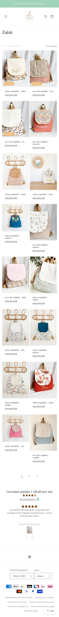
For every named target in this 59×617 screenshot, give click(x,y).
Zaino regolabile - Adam (43, 403)
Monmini (14, 597)
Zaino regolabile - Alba (15, 350)
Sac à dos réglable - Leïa (43, 91)
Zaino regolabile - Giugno (12, 404)
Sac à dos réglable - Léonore (41, 143)
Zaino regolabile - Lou (14, 446)
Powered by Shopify (25, 597)
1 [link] (21, 475)
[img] (29, 495)
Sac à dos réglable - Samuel (41, 246)
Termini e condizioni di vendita (43, 606)
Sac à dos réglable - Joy (15, 142)
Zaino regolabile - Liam (43, 194)
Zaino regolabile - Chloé (15, 91)
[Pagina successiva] (37, 475)
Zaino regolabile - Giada (15, 194)
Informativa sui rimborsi (44, 597)
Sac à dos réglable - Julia (15, 297)
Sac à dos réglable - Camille (41, 456)
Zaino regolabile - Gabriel (12, 237)
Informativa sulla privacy (17, 602)
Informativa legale (31, 611)
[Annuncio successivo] (54, 4)
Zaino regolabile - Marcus (40, 351)
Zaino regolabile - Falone (40, 298)
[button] (6, 16)
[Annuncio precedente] (5, 4)
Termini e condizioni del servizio (42, 602)
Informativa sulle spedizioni (17, 606)
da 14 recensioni (28, 499)
